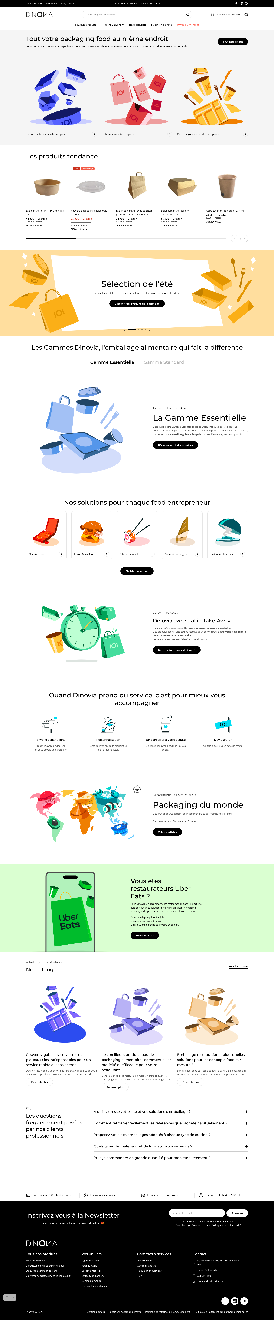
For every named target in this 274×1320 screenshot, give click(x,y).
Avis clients (52, 3)
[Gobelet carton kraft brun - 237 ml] (227, 186)
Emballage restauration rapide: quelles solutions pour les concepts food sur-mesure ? (211, 1060)
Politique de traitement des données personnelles (221, 1311)
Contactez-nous (34, 3)
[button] (132, 329)
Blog (63, 3)
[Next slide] (244, 238)
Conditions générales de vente (192, 1225)
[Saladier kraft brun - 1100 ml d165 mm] (47, 186)
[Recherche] (188, 14)
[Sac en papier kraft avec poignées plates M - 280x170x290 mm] (137, 186)
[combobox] (137, 14)
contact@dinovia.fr (207, 1270)
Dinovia (30, 1311)
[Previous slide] (234, 238)
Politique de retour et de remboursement (167, 1311)
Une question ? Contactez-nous (51, 1194)
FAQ (71, 3)
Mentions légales (96, 1311)
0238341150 (204, 1275)
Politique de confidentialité (226, 1225)
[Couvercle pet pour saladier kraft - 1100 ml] (92, 186)
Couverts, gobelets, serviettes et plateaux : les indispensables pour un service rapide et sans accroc (58, 1060)
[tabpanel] (137, 427)
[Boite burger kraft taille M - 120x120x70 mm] (182, 186)
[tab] (112, 363)
